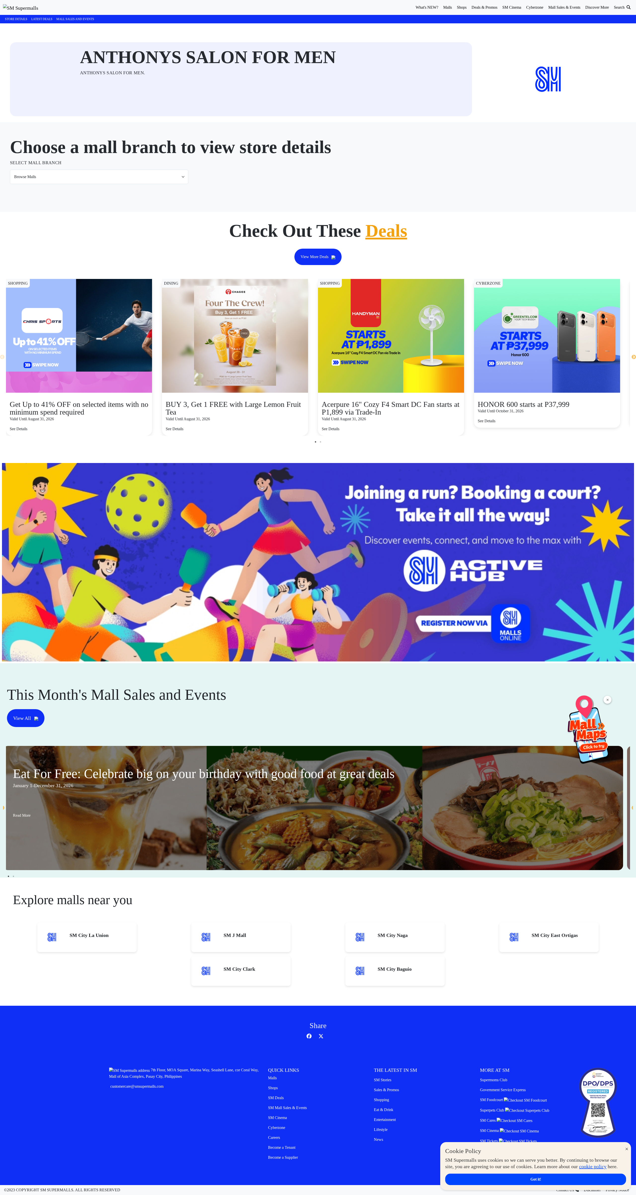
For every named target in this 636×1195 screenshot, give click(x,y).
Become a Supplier (283, 1157)
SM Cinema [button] (511, 7)
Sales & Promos (386, 1090)
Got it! (535, 1179)
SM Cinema (277, 1118)
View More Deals (315, 257)
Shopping (381, 1100)
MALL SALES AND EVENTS (75, 19)
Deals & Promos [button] (484, 7)
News (378, 1139)
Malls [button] (447, 7)
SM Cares (488, 1120)
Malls (272, 1078)
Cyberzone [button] (534, 7)
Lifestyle (381, 1129)
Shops (273, 1088)
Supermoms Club (493, 1080)
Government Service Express (503, 1090)
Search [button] (620, 7)
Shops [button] (462, 7)
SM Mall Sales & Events (287, 1108)
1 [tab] (315, 441)
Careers (274, 1137)
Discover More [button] (597, 7)
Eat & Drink (383, 1110)
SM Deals (276, 1098)
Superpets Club (492, 1110)
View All (22, 718)
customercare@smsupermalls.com (136, 1086)
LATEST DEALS (41, 19)
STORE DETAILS (16, 19)
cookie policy (592, 1166)
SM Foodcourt (492, 1100)
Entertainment (385, 1120)
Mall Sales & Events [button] (564, 7)
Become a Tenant (281, 1147)
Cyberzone (276, 1127)
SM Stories (382, 1080)
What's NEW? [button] (427, 7)
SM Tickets (489, 1141)
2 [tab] (320, 441)
